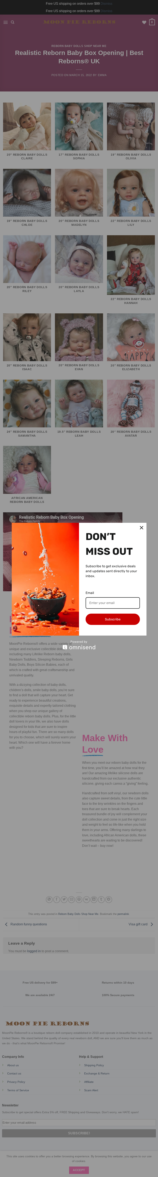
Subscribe (113, 619)
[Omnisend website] (79, 645)
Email (90, 593)
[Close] (141, 528)
